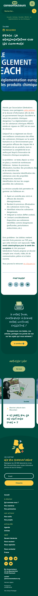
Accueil (9, 17)
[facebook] (11, 558)
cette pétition (29, 110)
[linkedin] (6, 564)
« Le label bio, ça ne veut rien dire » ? (18, 419)
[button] (10, 284)
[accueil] (15, 3)
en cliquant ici (29, 263)
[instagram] (6, 558)
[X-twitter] (15, 558)
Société (21, 17)
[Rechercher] (34, 11)
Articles (15, 17)
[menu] (32, 3)
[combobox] (17, 11)
